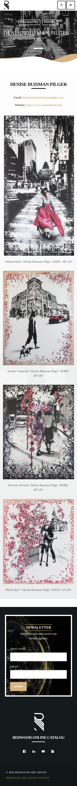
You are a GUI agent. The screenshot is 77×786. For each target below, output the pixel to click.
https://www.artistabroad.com (44, 105)
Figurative (29, 22)
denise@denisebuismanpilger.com (43, 97)
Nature (50, 22)
